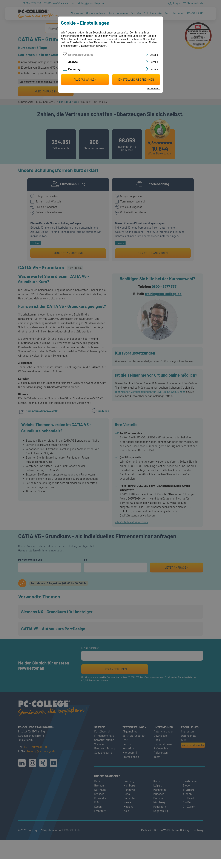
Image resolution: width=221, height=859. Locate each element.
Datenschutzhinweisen (92, 45)
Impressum (153, 88)
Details (154, 54)
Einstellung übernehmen (136, 79)
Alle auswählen (85, 79)
